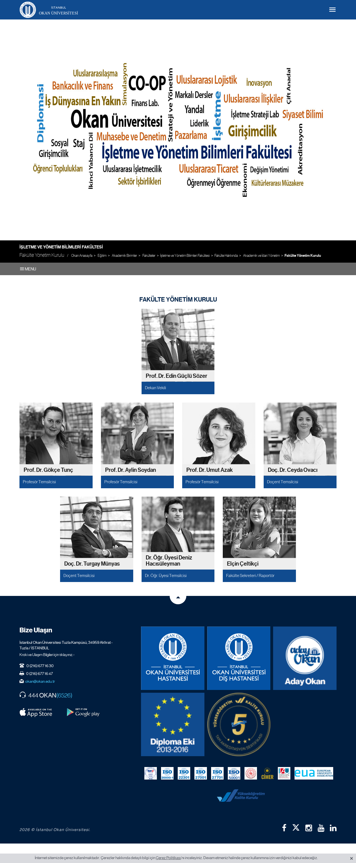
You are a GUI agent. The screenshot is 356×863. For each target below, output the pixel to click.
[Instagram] (308, 828)
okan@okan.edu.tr (40, 681)
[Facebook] (284, 828)
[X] (296, 826)
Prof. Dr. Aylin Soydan (130, 470)
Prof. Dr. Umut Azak (209, 470)
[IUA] (284, 773)
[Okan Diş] (239, 658)
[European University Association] (314, 773)
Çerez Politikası (168, 857)
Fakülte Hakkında (226, 255)
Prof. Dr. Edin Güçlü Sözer (176, 376)
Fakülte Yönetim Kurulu (303, 255)
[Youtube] (321, 828)
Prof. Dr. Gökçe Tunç (48, 470)
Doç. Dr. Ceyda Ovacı (292, 470)
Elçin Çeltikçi (242, 564)
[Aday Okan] (305, 658)
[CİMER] (267, 773)
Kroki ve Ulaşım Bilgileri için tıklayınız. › (47, 654)
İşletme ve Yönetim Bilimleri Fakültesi (61, 247)
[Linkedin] (333, 828)
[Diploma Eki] (172, 724)
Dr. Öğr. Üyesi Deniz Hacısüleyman (169, 561)
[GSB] (250, 773)
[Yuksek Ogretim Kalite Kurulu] (239, 724)
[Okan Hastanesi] (172, 658)
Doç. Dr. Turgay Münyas (92, 564)
